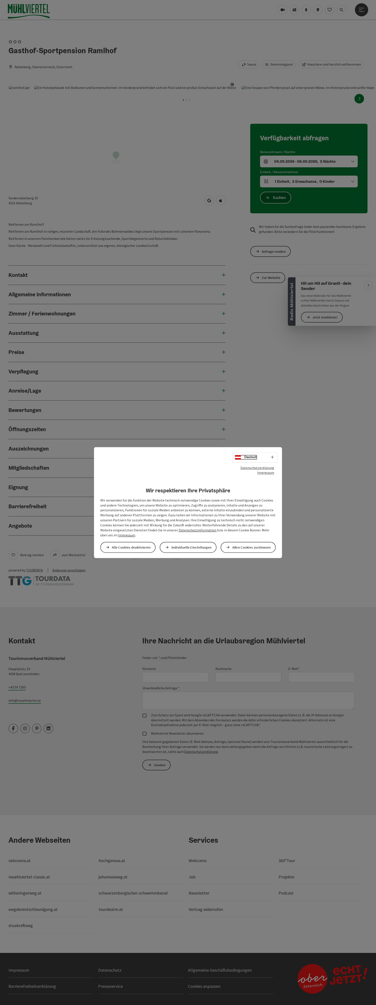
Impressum (265, 473)
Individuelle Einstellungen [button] (191, 547)
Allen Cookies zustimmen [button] (251, 547)
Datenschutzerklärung (257, 468)
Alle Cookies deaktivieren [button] (131, 547)
